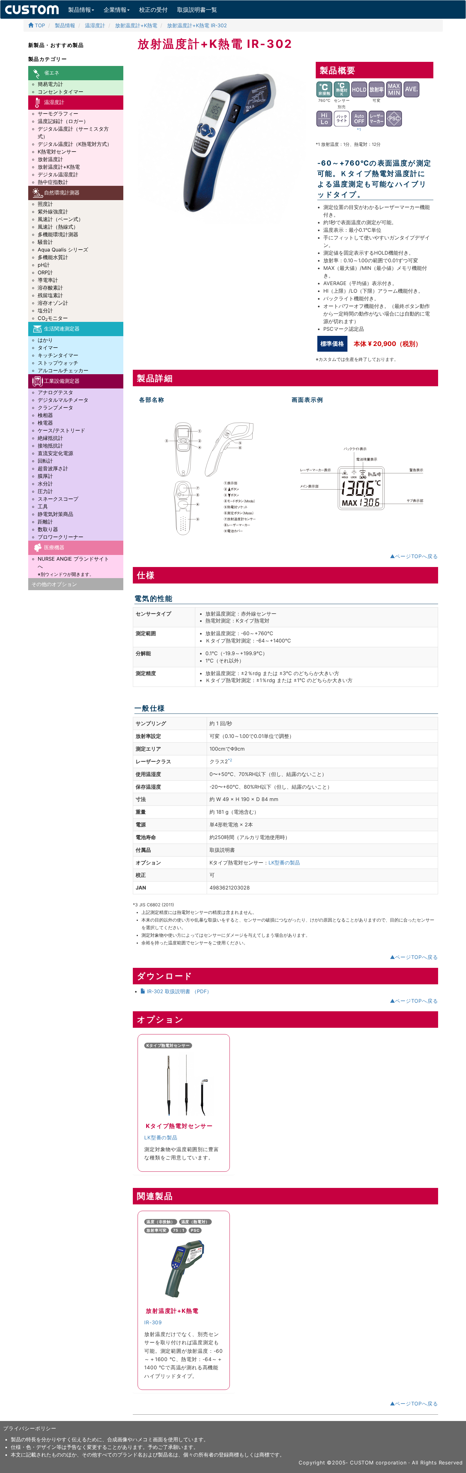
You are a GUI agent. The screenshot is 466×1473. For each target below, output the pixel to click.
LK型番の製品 (284, 862)
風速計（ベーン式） (60, 219)
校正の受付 (153, 9)
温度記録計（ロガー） (63, 121)
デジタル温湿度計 (58, 174)
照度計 (45, 204)
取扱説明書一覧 (197, 9)
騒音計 (45, 242)
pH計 (44, 265)
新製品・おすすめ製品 (56, 45)
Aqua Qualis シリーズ (63, 249)
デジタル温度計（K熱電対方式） (75, 144)
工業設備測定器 (62, 381)
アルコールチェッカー (63, 370)
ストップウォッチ (58, 363)
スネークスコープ (58, 499)
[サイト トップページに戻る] (31, 8)
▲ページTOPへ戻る (414, 556)
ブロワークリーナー (60, 537)
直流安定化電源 (55, 453)
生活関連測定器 (62, 328)
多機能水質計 (53, 257)
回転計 (45, 461)
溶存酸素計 (50, 287)
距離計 (45, 521)
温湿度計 (54, 102)
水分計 (45, 483)
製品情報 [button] (79, 9)
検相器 (45, 415)
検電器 (45, 423)
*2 (230, 760)
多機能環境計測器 (58, 234)
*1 (359, 129)
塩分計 (45, 310)
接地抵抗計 (50, 445)
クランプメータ (55, 407)
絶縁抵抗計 (50, 438)
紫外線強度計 (53, 211)
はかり (45, 340)
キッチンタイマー (58, 355)
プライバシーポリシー (29, 1428)
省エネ (51, 72)
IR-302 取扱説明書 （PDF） (179, 991)
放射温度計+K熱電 (59, 167)
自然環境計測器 (62, 192)
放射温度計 (50, 159)
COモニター (53, 318)
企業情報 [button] (115, 9)
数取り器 (48, 529)
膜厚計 (45, 476)
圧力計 (45, 491)
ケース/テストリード (61, 430)
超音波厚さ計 (53, 468)
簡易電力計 (50, 84)
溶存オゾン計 (53, 303)
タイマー (48, 347)
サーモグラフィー (58, 113)
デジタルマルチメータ (63, 400)
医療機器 (54, 547)
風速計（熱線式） (58, 227)
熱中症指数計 (53, 182)
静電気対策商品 (55, 514)
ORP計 (45, 272)
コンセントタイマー (60, 91)
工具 (43, 506)
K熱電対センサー (57, 151)
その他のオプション (54, 584)
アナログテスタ (55, 392)
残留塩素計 (50, 295)
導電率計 (48, 280)
